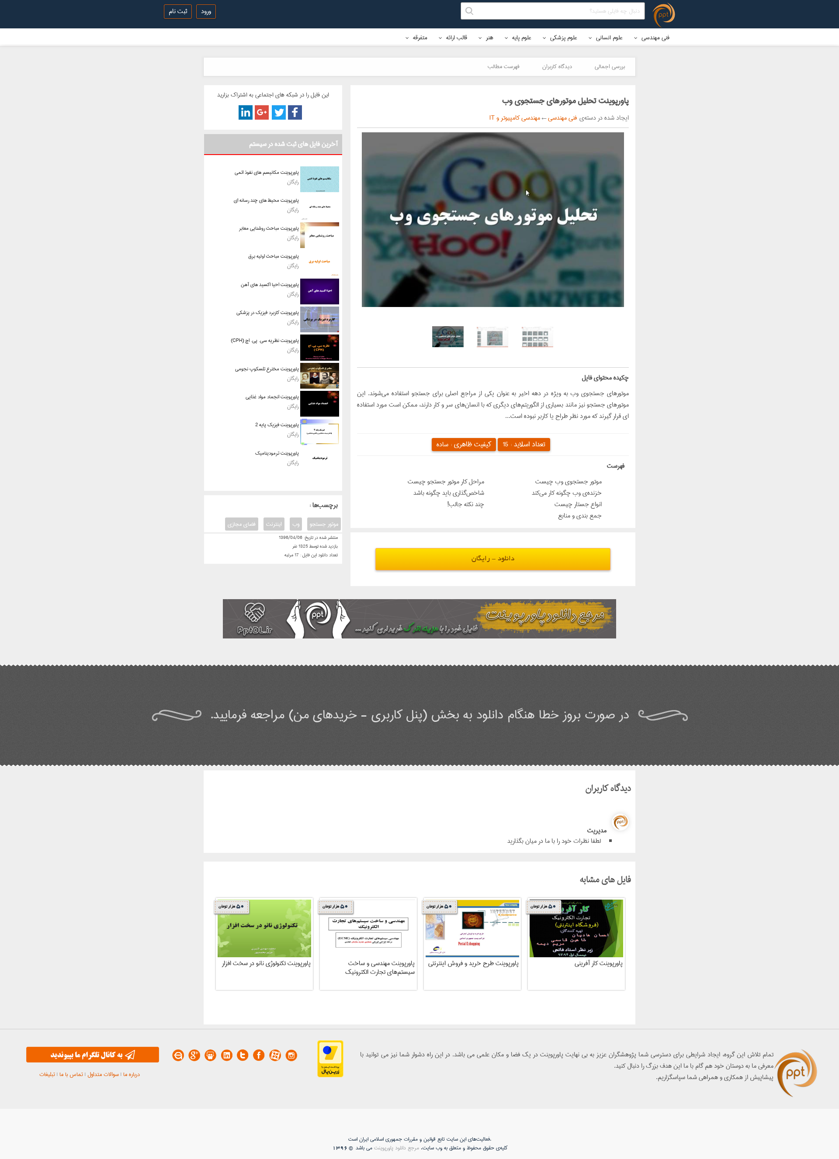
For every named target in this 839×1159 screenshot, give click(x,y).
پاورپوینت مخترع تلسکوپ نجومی (267, 368)
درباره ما (131, 1074)
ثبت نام (178, 11)
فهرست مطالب (504, 66)
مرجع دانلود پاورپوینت (396, 1148)
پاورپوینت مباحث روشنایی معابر (269, 228)
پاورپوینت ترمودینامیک (277, 453)
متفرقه (419, 37)
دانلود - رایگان (493, 559)
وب (295, 524)
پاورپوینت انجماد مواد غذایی (272, 396)
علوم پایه (520, 37)
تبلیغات (47, 1074)
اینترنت (274, 524)
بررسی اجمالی (610, 66)
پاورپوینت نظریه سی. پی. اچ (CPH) (265, 340)
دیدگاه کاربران (557, 66)
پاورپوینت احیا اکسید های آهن (270, 284)
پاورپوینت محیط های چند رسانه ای (266, 200)
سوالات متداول (103, 1074)
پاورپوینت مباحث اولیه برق (273, 256)
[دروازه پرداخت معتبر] (330, 1075)
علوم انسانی (608, 37)
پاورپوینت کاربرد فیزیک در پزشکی (267, 312)
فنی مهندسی (654, 37)
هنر (488, 37)
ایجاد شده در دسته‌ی (603, 117)
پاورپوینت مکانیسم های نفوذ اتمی (267, 172)
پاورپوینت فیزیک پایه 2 (277, 424)
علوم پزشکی (562, 37)
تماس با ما (71, 1074)
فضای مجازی (242, 524)
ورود (206, 11)
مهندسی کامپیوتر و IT (514, 118)
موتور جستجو (324, 524)
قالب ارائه (455, 37)
